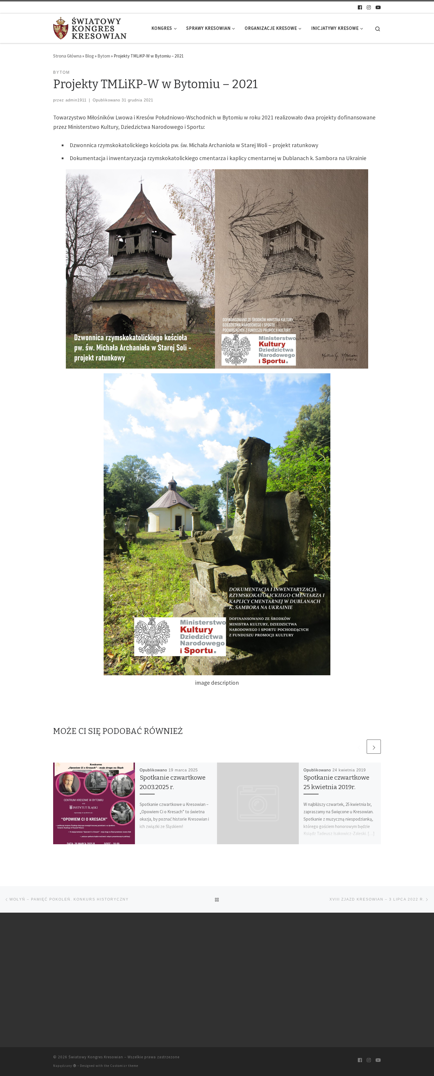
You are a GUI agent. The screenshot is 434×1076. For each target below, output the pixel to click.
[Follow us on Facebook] (360, 7)
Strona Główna (67, 56)
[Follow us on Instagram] (369, 7)
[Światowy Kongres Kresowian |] (90, 27)
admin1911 (76, 100)
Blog (89, 56)
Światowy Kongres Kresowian (95, 1056)
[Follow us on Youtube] (378, 7)
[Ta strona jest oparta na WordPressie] (74, 1065)
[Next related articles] (374, 747)
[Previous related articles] (359, 747)
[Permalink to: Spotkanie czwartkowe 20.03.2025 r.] (94, 804)
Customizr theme (124, 1066)
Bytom (103, 56)
